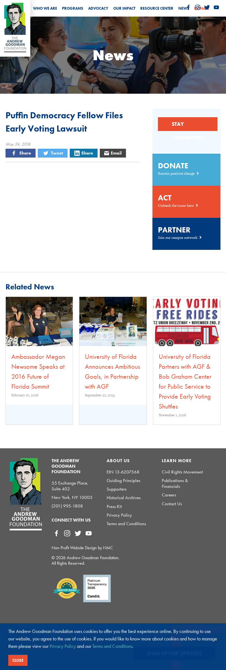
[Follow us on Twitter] (207, 7)
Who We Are (45, 8)
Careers (169, 495)
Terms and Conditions (126, 524)
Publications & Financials (175, 483)
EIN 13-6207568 (123, 472)
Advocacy (98, 8)
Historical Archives (124, 498)
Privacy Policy (119, 515)
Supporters (117, 489)
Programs (72, 8)
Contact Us (172, 504)
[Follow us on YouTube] (216, 7)
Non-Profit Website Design (74, 548)
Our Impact (124, 8)
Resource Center (156, 8)
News (183, 8)
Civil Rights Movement (182, 472)
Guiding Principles (123, 480)
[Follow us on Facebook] (188, 7)
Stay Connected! (188, 126)
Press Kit (114, 506)
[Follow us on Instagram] (197, 7)
